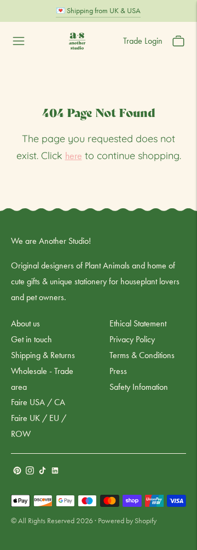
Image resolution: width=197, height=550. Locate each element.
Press (118, 371)
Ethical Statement (137, 323)
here (73, 155)
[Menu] (18, 41)
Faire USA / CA (38, 402)
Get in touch (31, 339)
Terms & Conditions (142, 355)
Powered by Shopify (127, 520)
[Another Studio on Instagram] (30, 471)
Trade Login (143, 40)
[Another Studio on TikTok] (42, 471)
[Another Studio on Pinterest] (17, 471)
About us (25, 323)
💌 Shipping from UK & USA (98, 10)
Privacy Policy (132, 339)
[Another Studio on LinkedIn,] (55, 471)
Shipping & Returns (43, 355)
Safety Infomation (138, 387)
